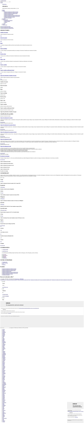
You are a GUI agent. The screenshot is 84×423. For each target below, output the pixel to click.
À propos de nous (5, 19)
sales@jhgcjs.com (5, 251)
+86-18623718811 (3, 0)
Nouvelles (3, 18)
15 (0, 226)
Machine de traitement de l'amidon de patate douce (12, 16)
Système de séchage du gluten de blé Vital (23, 279)
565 (1, 241)
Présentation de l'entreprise (8, 20)
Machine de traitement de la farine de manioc (11, 12)
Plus (1, 41)
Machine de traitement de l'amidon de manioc (11, 11)
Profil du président (7, 21)
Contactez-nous (4, 24)
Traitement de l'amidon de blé (35, 279)
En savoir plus (2, 122)
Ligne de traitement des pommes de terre (8, 132)
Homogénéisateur (3, 279)
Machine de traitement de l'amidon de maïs (10, 13)
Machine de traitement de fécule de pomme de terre (12, 15)
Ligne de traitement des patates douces (8, 124)
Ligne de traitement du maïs (6, 139)
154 (1, 230)
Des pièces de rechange (4, 156)
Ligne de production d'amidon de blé (45, 279)
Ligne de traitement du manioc (6, 117)
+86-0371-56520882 (5, 296)
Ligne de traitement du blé (5, 146)
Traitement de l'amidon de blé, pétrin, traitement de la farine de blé (62, 279)
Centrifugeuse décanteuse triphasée (11, 279)
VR (4, 23)
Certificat (5, 22)
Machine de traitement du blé (8, 14)
